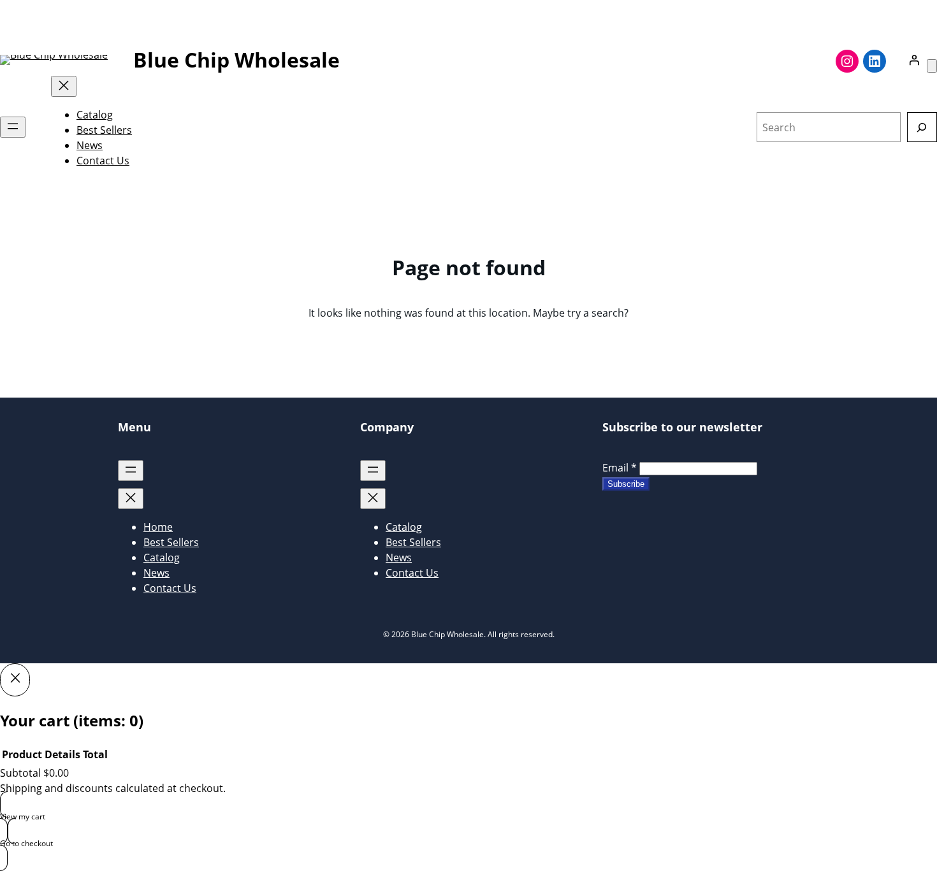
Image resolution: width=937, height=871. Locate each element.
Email (619, 468)
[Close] (15, 679)
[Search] (922, 127)
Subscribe (625, 484)
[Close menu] (63, 86)
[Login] (914, 60)
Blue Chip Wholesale (236, 59)
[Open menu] (12, 127)
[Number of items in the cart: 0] (932, 66)
